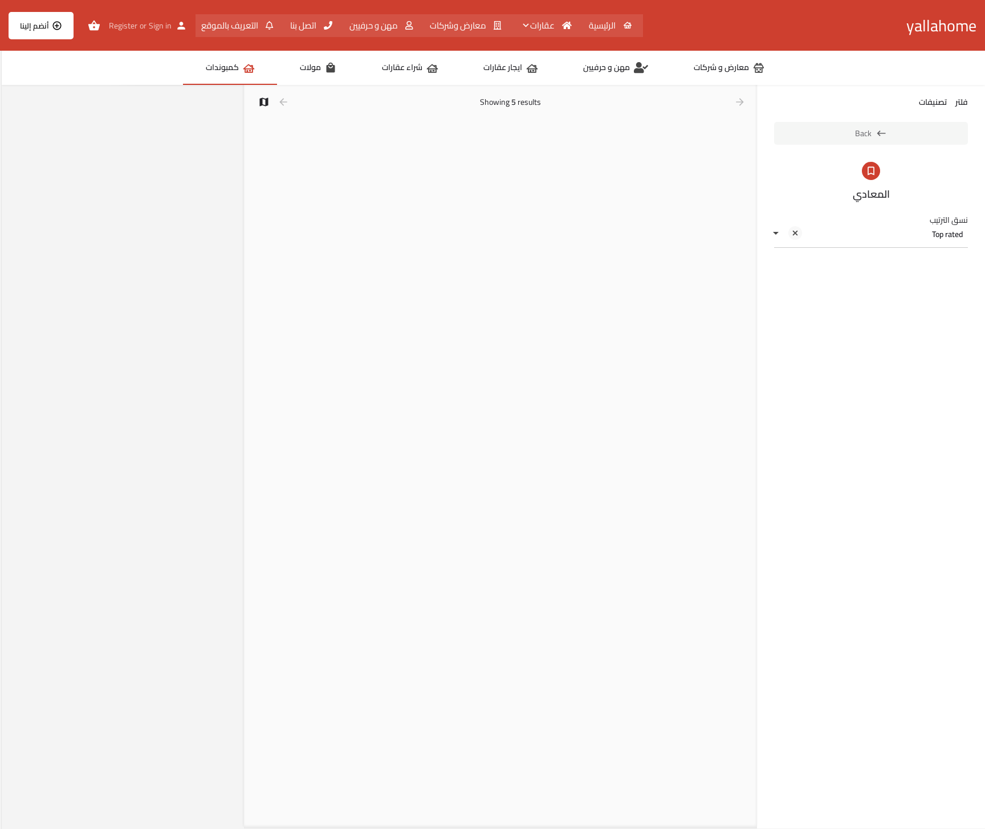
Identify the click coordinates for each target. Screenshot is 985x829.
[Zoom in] (230, 99)
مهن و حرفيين (374, 25)
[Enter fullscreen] (230, 138)
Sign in (160, 25)
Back (863, 133)
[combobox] (871, 234)
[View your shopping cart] (94, 25)
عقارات (543, 25)
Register (123, 25)
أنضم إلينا (34, 25)
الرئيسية (603, 25)
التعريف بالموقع (230, 25)
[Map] (123, 457)
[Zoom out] (230, 116)
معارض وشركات (459, 25)
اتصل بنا (304, 25)
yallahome (941, 25)
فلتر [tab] (961, 102)
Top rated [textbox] (947, 234)
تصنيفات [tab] (933, 102)
